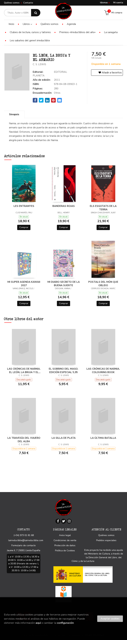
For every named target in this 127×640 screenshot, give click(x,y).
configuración (65, 623)
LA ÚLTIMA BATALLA (103, 438)
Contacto (28, 2)
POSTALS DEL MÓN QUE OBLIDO (103, 283)
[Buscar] (35, 12)
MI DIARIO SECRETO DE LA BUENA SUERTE (63, 283)
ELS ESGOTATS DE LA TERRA (103, 207)
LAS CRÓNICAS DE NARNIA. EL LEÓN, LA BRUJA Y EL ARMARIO (24, 370)
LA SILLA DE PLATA (64, 438)
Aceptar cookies (110, 618)
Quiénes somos (12, 2)
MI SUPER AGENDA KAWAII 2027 (23, 283)
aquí (38, 623)
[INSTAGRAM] (69, 521)
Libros (26, 24)
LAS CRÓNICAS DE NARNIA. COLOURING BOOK (103, 370)
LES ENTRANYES (24, 206)
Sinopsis (14, 114)
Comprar (23, 227)
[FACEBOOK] (57, 521)
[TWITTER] (63, 521)
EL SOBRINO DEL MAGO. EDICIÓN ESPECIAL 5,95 (63, 370)
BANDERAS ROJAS (63, 206)
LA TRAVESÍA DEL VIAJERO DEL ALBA (23, 439)
